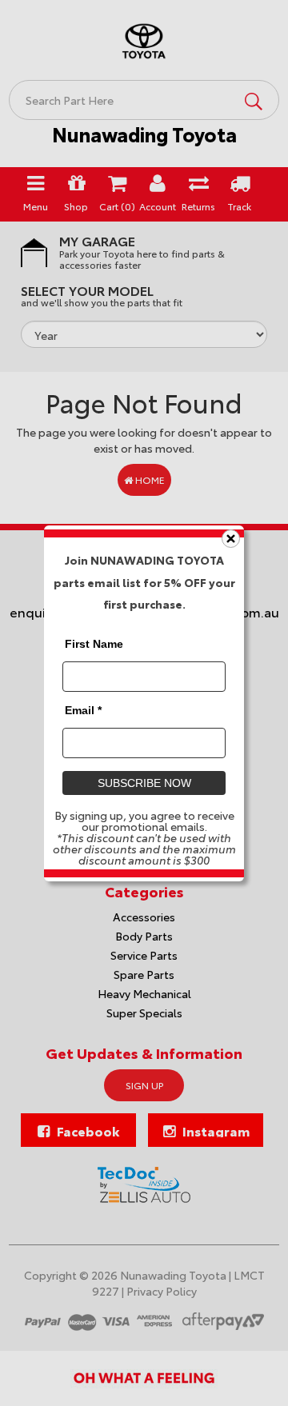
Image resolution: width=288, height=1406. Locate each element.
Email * (83, 709)
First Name (94, 643)
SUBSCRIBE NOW (144, 782)
